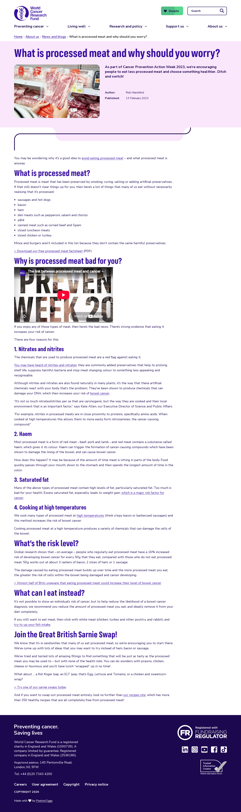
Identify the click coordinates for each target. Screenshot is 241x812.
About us (215, 26)
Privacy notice (96, 784)
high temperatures (90, 515)
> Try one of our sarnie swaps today (40, 687)
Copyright (71, 784)
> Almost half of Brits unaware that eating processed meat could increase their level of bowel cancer (87, 583)
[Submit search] (222, 11)
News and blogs (54, 37)
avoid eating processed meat (102, 158)
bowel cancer (99, 393)
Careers (20, 784)
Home (18, 37)
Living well (77, 26)
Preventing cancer (29, 26)
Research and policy (125, 26)
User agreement (45, 784)
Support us (175, 26)
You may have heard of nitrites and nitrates (45, 365)
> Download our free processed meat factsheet (48, 251)
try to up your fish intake (32, 624)
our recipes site (134, 695)
